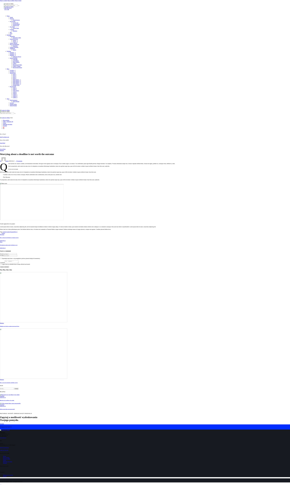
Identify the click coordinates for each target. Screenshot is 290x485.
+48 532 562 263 (4, 450)
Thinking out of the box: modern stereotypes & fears (9, 326)
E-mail (1, 255)
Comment (2, 262)
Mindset (2, 150)
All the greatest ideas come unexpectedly (7, 409)
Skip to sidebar (11, 0)
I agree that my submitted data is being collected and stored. (16, 264)
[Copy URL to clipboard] (11, 233)
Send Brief (2, 143)
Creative (8, 232)
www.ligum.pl (3, 437)
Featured (12, 232)
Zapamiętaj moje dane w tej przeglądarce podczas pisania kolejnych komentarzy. (21, 258)
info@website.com (4, 137)
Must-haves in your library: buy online (7, 400)
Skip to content (3, 0)
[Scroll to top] (1, 484)
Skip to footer (18, 0)
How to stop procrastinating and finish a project (9, 382)
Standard (2, 396)
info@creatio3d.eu (4, 447)
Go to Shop (3, 149)
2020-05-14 (3, 397)
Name (1, 254)
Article (4, 232)
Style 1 (16, 232)
